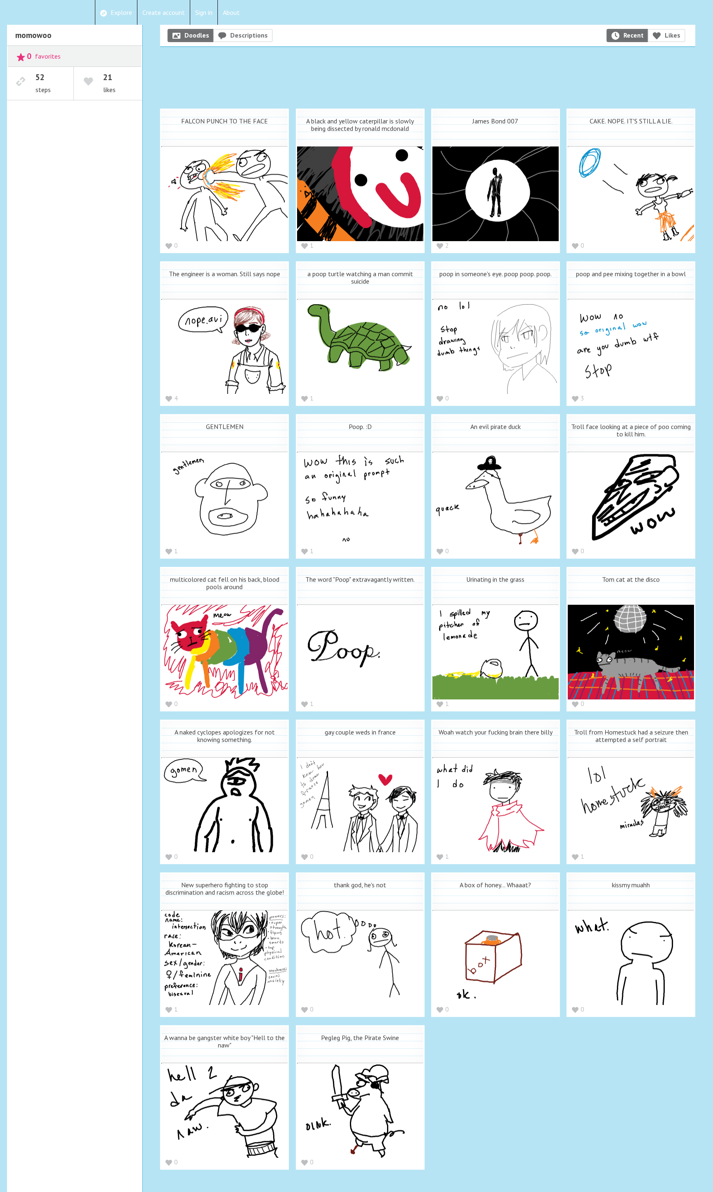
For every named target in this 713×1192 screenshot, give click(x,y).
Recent (633, 35)
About (231, 12)
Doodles (196, 35)
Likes (672, 35)
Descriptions (249, 35)
